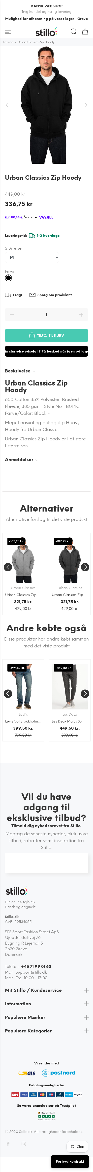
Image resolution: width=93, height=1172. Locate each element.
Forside (8, 42)
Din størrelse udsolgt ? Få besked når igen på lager (46, 351)
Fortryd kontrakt (70, 1161)
